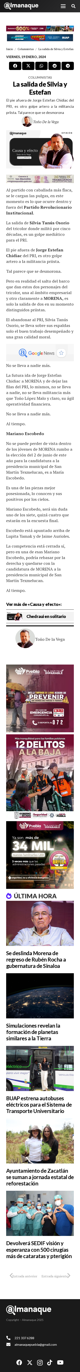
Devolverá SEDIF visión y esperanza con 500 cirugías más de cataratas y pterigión (39, 1249)
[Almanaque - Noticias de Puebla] (21, 6)
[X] (30, 1363)
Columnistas (40, 77)
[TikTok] (49, 1362)
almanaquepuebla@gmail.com (36, 1344)
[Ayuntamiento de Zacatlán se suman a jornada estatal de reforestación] (40, 1140)
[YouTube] (60, 1362)
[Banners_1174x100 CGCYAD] (40, 28)
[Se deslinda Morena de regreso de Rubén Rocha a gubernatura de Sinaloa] (40, 923)
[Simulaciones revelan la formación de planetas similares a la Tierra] (40, 995)
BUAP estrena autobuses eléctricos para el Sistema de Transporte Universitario (39, 1104)
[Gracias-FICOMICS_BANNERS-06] (40, 37)
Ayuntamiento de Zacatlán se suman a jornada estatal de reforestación (40, 1177)
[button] (63, 6)
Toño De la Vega (45, 121)
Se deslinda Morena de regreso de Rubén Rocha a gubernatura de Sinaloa (36, 959)
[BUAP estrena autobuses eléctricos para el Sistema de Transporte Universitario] (40, 1068)
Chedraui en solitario (46, 616)
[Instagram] (40, 1363)
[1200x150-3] (40, 179)
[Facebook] (19, 1362)
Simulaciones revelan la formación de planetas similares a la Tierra (33, 1032)
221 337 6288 (24, 1338)
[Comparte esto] (15, 66)
